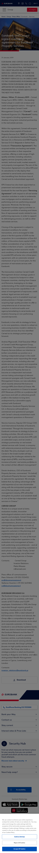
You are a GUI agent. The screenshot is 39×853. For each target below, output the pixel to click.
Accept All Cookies (19, 849)
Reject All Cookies (19, 843)
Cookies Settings (19, 837)
